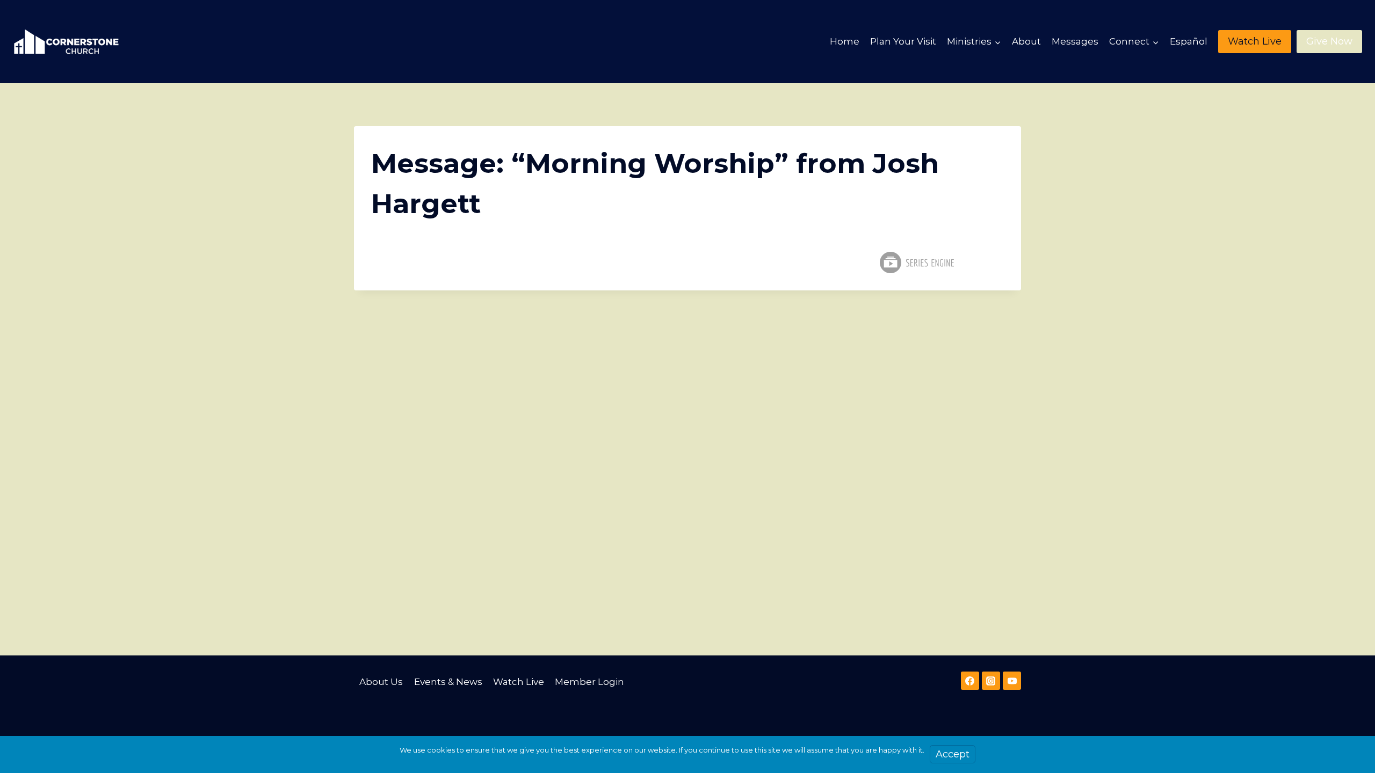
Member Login (589, 681)
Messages (1075, 41)
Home (844, 41)
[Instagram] (991, 681)
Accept (952, 754)
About (1026, 41)
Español (1188, 41)
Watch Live (1255, 41)
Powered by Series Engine (916, 262)
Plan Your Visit (903, 41)
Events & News (448, 681)
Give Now (1329, 41)
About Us (381, 681)
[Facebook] (970, 681)
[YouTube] (1012, 681)
